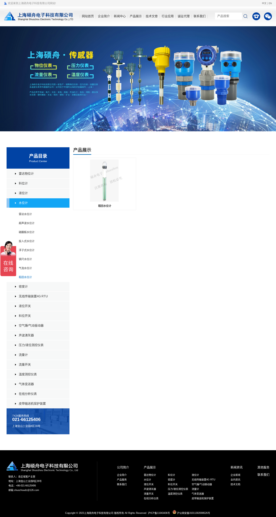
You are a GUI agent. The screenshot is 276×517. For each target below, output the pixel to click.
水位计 (23, 202)
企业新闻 (235, 474)
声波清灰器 (26, 335)
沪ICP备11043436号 (159, 513)
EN (270, 3)
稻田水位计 (25, 277)
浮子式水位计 (27, 250)
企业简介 (122, 474)
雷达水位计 (25, 214)
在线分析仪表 (28, 393)
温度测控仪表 (28, 374)
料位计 (23, 183)
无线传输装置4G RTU (33, 296)
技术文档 (235, 484)
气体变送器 (26, 384)
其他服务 (263, 467)
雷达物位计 (26, 173)
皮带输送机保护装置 (32, 403)
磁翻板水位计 (27, 232)
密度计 (23, 286)
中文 (264, 3)
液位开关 (25, 306)
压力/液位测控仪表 (31, 345)
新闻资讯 (237, 467)
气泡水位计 (25, 268)
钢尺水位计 (25, 259)
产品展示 (150, 467)
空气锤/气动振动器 (31, 325)
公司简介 (123, 467)
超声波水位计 (27, 223)
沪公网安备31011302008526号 (193, 513)
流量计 (23, 354)
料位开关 (25, 315)
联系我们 (122, 484)
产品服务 (122, 479)
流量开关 (25, 364)
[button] (269, 78)
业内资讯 (235, 479)
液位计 (23, 193)
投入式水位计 (27, 241)
